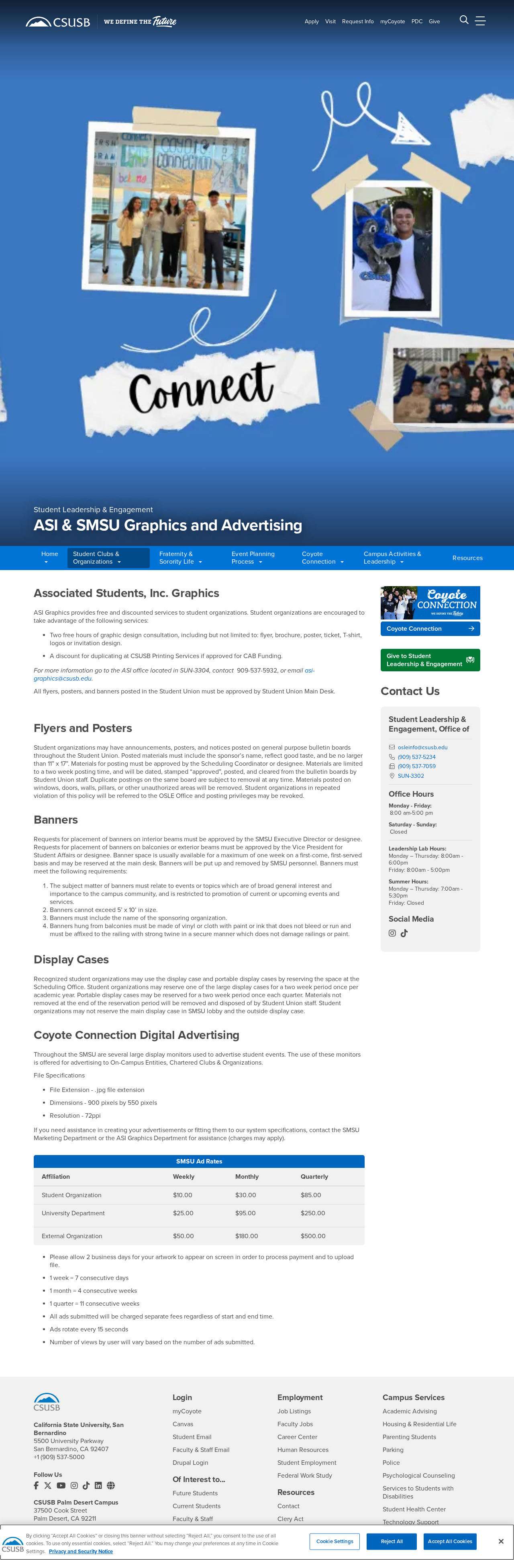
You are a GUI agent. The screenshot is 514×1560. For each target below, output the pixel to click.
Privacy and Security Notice (81, 1551)
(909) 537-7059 (417, 766)
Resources (465, 558)
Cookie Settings (334, 1541)
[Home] (58, 21)
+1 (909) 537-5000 (59, 1457)
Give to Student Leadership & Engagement (424, 660)
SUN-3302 (411, 776)
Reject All (392, 1541)
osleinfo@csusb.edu (423, 747)
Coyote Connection (414, 629)
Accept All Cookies (450, 1541)
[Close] (501, 1541)
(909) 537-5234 (417, 757)
